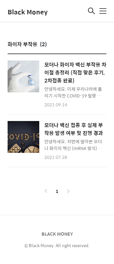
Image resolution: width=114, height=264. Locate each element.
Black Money (28, 12)
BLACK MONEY (57, 233)
